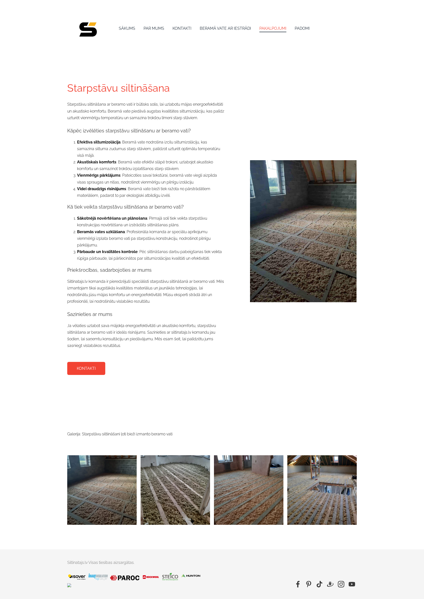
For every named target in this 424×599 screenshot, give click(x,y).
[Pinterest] (309, 584)
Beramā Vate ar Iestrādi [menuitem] (225, 28)
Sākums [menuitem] (127, 28)
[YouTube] (352, 584)
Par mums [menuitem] (154, 28)
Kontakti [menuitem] (181, 28)
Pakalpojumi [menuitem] (272, 28)
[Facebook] (298, 584)
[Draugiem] (330, 584)
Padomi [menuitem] (302, 28)
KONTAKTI (86, 368)
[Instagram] (341, 584)
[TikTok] (319, 584)
